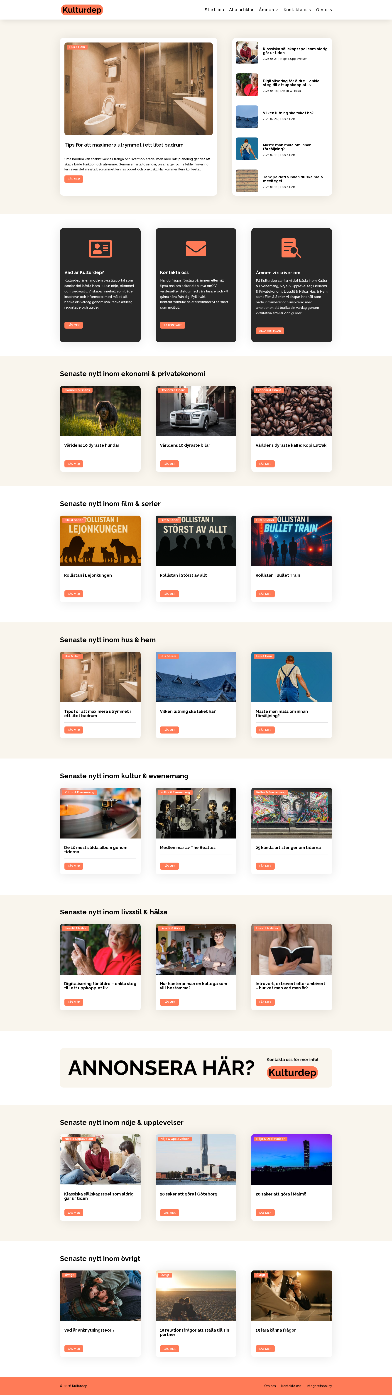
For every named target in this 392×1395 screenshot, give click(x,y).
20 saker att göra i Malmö (281, 1194)
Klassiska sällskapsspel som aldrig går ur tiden (295, 51)
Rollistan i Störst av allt (183, 575)
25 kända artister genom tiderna (288, 847)
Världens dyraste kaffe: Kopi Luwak (291, 445)
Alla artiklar (241, 9)
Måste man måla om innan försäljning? (287, 147)
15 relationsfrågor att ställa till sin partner (194, 1332)
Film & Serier (74, 520)
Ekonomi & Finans (77, 390)
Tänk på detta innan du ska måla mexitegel (293, 179)
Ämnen (266, 9)
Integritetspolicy (319, 1386)
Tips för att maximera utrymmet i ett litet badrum (124, 145)
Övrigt (69, 1275)
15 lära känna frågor (276, 1330)
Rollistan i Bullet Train (278, 575)
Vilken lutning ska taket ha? (288, 113)
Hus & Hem (77, 47)
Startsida (214, 9)
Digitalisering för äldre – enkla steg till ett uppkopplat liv (291, 83)
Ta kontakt (172, 325)
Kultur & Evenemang (79, 792)
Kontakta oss (297, 9)
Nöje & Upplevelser (293, 59)
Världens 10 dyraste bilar (185, 445)
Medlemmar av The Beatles (188, 847)
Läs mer (74, 325)
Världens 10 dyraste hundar (91, 445)
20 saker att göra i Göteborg (188, 1194)
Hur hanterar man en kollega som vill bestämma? (193, 985)
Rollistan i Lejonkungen (88, 575)
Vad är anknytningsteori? (89, 1330)
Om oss (324, 9)
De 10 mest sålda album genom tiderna (95, 849)
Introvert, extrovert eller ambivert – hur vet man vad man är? (290, 985)
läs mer (74, 179)
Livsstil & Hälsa (290, 91)
